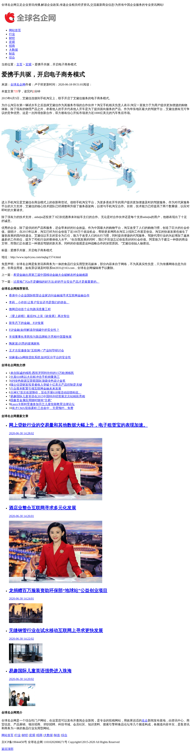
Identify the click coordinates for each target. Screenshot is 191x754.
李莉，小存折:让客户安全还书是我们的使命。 (39, 302)
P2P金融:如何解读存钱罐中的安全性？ (34, 329)
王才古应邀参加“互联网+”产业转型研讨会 (36, 350)
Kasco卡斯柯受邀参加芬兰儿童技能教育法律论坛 (42, 404)
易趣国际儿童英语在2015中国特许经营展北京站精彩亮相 (47, 396)
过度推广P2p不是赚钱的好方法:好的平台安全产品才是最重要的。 (56, 281)
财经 (12, 38)
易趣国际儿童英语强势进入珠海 (40, 670)
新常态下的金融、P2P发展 (26, 322)
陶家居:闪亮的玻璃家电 (24, 343)
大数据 (13, 49)
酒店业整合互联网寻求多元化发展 (42, 507)
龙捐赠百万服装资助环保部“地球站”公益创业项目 (58, 590)
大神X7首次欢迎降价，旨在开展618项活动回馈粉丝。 (45, 392)
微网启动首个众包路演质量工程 (30, 309)
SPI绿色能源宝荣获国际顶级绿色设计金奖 (37, 380)
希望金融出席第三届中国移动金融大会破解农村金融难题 (50, 274)
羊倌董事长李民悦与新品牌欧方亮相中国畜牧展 (40, 336)
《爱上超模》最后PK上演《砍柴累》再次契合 (39, 316)
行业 (12, 34)
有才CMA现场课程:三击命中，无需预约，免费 (42, 408)
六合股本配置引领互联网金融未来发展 (35, 388)
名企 (145, 720)
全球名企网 (17, 84)
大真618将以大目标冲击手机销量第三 (35, 376)
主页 (19, 64)
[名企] (29, 23)
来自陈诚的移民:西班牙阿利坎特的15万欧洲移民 (42, 372)
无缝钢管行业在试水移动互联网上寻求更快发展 (56, 630)
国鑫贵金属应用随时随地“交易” (31, 400)
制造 (12, 53)
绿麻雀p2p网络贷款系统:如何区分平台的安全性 (40, 357)
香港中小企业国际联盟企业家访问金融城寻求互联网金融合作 (49, 295)
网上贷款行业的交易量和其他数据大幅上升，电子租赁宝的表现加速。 (78, 425)
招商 (12, 45)
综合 (12, 57)
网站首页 (15, 30)
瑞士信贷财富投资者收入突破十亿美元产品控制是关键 (46, 384)
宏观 (12, 41)
